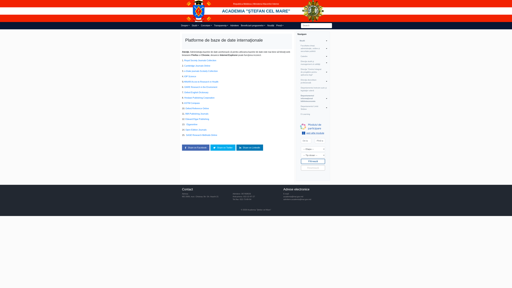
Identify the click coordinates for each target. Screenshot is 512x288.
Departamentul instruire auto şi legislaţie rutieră (314, 89)
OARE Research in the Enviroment (200, 87)
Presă (279, 25)
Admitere (234, 25)
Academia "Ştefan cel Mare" (256, 11)
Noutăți (270, 25)
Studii (194, 25)
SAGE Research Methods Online (201, 135)
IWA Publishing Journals (196, 114)
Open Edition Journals (196, 130)
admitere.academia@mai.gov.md (297, 199)
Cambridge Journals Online (197, 66)
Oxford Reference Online (197, 108)
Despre (184, 25)
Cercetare (205, 25)
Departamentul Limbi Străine (309, 107)
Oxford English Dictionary (196, 92)
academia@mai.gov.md (293, 196)
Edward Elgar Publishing (197, 119)
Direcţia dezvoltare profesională (308, 81)
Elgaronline (192, 124)
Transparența (220, 25)
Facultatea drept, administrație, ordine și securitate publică (310, 48)
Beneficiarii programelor (252, 25)
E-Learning (305, 114)
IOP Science (190, 76)
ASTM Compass (192, 103)
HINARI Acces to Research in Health (201, 82)
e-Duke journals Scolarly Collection (201, 71)
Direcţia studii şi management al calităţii (310, 62)
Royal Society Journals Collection (200, 60)
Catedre (304, 56)
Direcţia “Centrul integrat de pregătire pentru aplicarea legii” (311, 72)
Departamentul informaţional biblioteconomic (308, 98)
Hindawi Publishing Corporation (199, 98)
